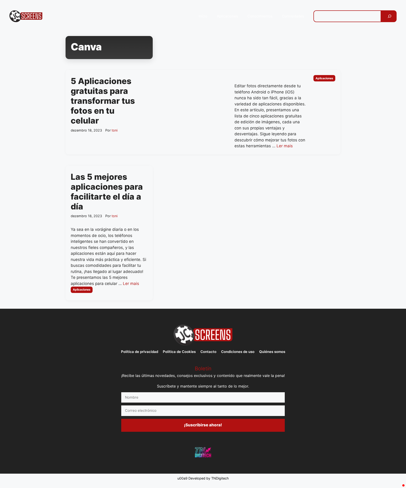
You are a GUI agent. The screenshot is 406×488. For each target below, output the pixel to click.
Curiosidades (293, 16)
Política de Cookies (179, 351)
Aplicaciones (227, 16)
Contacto (208, 351)
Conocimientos (260, 16)
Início (203, 16)
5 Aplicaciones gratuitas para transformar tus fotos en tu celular (103, 100)
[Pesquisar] (389, 16)
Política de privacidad (139, 351)
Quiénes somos (272, 351)
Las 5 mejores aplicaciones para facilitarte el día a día (107, 191)
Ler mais (285, 146)
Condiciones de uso (237, 351)
